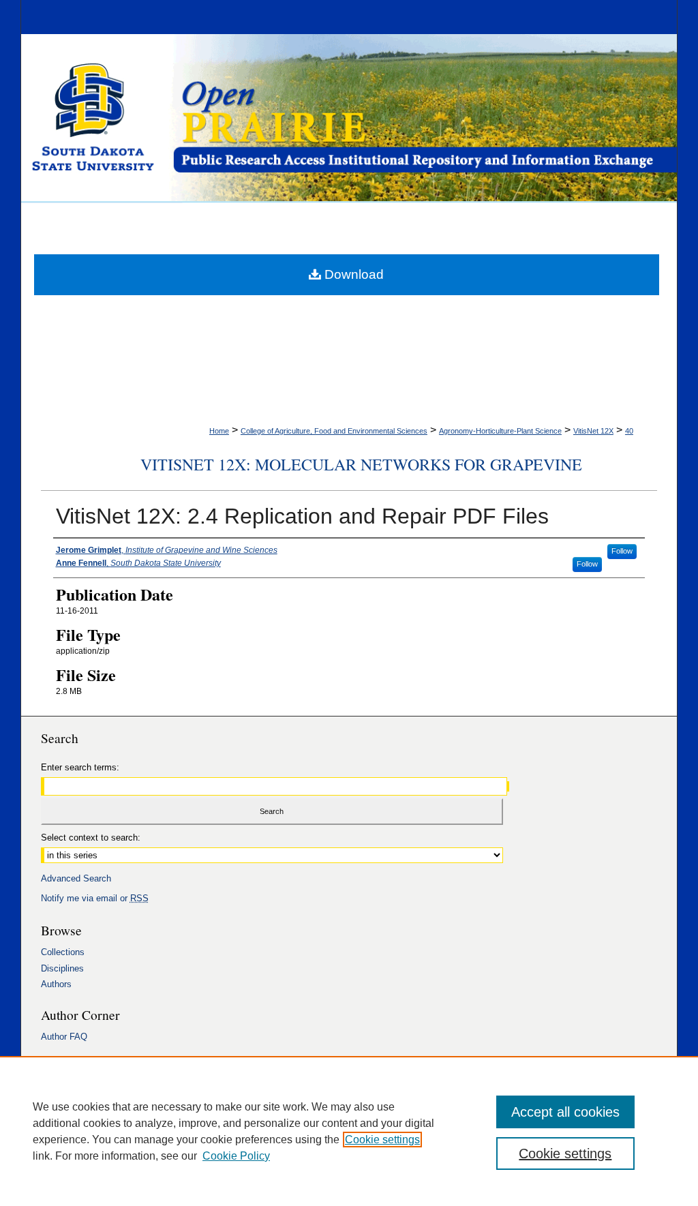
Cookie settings (382, 1139)
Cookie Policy (236, 1156)
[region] (349, 1131)
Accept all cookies (565, 1111)
